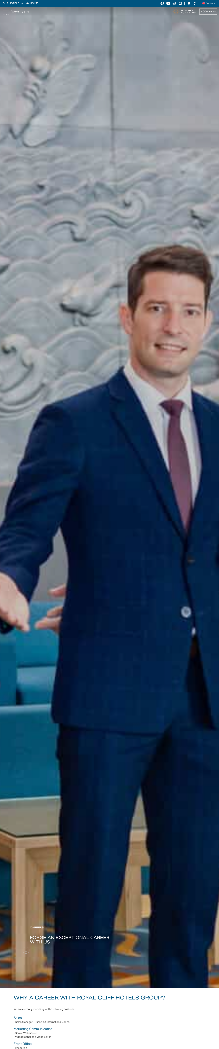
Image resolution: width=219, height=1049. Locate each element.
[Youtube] (168, 3)
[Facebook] (162, 3)
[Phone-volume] (195, 3)
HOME (34, 3)
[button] (21, 3)
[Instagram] (174, 3)
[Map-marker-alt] (189, 3)
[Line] (180, 3)
